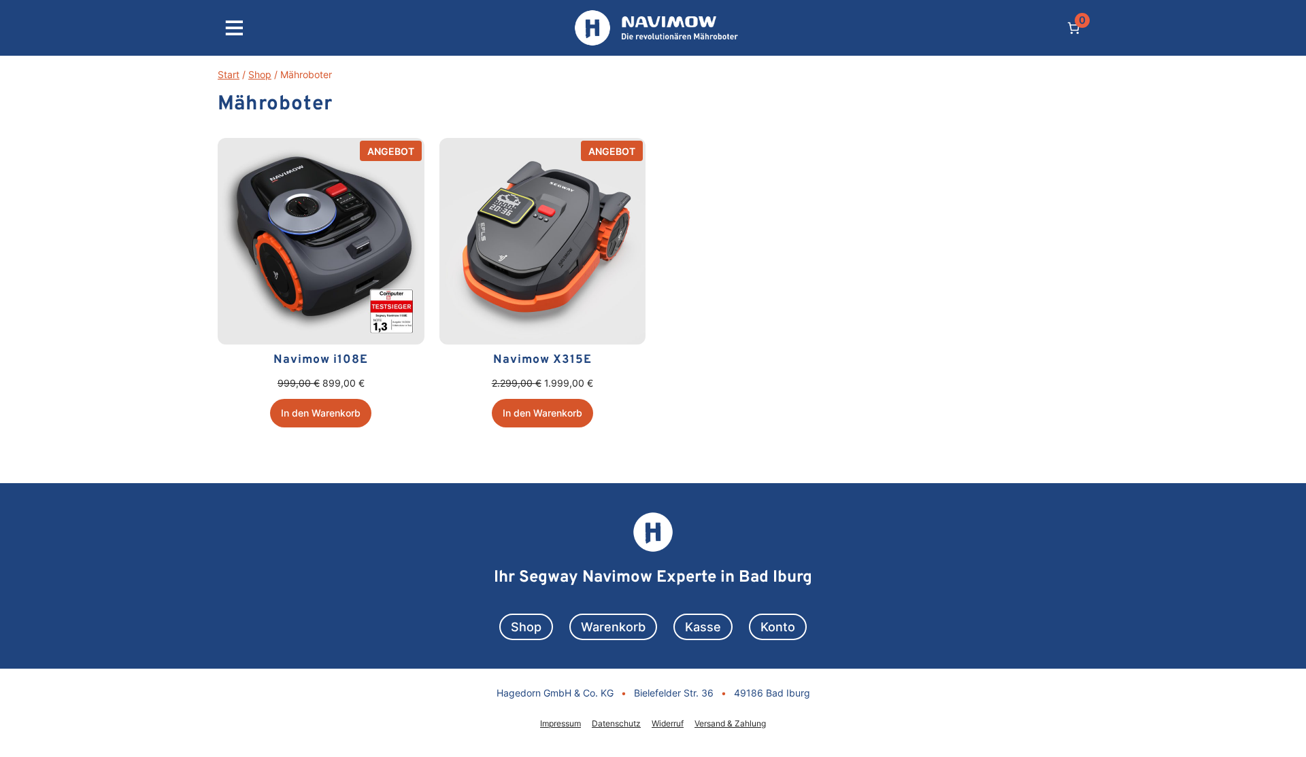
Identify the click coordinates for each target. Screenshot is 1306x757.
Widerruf (668, 723)
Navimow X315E (542, 360)
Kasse (703, 627)
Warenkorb (613, 627)
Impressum (560, 723)
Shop (259, 74)
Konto (777, 627)
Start (228, 74)
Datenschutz (616, 723)
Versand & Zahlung (730, 723)
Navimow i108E (320, 360)
